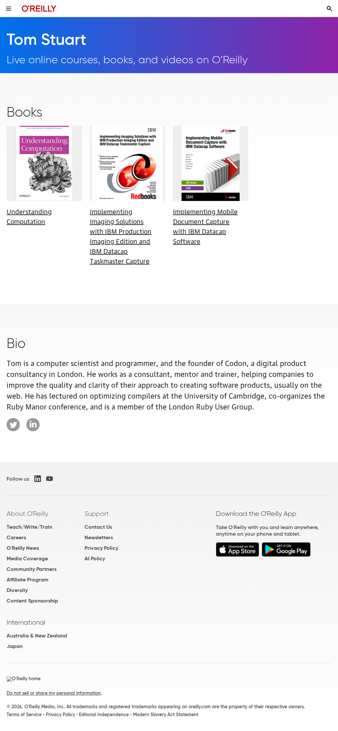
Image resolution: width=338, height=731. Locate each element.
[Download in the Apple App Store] (237, 554)
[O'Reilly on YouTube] (49, 478)
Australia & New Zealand (37, 635)
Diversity (17, 590)
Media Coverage (27, 558)
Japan (14, 646)
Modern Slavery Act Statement (165, 714)
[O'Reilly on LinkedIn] (37, 478)
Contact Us (98, 526)
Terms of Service (24, 714)
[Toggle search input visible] (329, 8)
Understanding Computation (29, 216)
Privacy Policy (101, 548)
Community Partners (31, 569)
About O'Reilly (27, 514)
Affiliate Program (28, 579)
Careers (16, 537)
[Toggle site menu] (9, 8)
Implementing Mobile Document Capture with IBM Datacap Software (205, 226)
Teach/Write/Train (29, 526)
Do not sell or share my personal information (54, 693)
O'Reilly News (23, 548)
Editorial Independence (104, 714)
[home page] (39, 8)
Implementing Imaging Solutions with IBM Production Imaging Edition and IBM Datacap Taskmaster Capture (121, 236)
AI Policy (94, 558)
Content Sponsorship (32, 600)
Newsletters (98, 537)
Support (96, 514)
